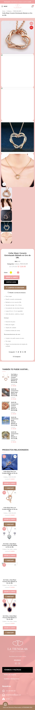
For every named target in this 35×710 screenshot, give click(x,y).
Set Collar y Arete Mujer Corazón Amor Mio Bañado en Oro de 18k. (9, 545)
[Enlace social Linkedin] (23, 352)
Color (5, 272)
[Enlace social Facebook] (16, 352)
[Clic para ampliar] (4, 184)
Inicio (4, 11)
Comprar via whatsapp (16, 287)
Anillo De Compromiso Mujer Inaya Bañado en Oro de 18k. (14, 392)
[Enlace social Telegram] (25, 352)
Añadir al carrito (12, 277)
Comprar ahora (11, 282)
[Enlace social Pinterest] (20, 352)
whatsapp (10, 488)
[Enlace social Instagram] (19, 663)
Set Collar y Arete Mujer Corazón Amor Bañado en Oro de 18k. (10, 581)
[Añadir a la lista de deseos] (15, 456)
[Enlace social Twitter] (18, 352)
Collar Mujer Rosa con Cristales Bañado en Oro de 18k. (9, 473)
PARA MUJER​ (17, 11)
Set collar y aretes (12, 549)
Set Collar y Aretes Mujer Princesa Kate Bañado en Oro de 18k (10, 617)
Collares (9, 11)
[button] (15, 287)
